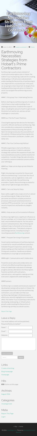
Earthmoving (19, 233)
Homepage (5, 375)
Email (3, 331)
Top (15, 426)
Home (33, 47)
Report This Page (6, 311)
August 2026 (5, 394)
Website (4, 335)
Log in (3, 417)
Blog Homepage (7, 371)
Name (3, 327)
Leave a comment (21, 47)
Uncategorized (6, 404)
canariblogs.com (12, 430)
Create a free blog (7, 368)
